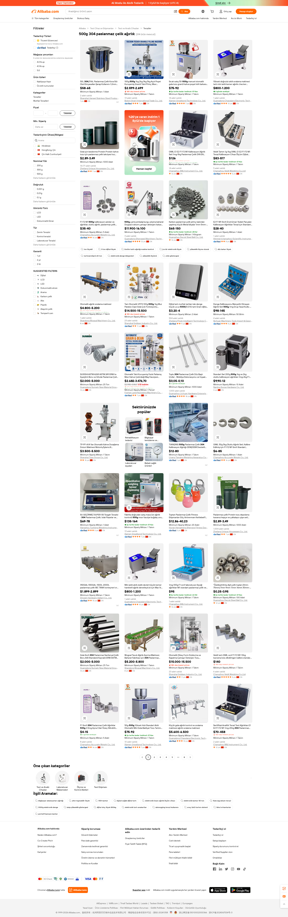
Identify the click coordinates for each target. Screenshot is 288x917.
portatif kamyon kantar (48, 814)
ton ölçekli (88, 249)
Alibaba (82, 28)
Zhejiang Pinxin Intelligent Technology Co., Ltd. (188, 321)
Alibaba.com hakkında (48, 828)
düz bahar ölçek (224, 249)
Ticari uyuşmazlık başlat (180, 846)
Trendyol (176, 903)
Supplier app (139, 890)
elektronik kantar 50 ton (194, 801)
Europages (188, 903)
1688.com (113, 903)
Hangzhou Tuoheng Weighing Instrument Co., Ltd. (99, 527)
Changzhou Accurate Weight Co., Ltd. (97, 235)
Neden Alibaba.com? (47, 835)
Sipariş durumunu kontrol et (225, 846)
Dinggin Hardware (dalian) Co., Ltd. (96, 598)
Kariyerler (42, 852)
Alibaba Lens (53, 890)
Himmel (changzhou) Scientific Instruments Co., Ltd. (232, 238)
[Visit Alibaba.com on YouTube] (238, 869)
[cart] (212, 12)
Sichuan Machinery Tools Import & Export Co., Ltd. (232, 321)
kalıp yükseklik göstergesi (77, 807)
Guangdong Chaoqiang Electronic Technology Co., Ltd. (232, 100)
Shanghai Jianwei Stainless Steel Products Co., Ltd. (99, 98)
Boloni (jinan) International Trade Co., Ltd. (143, 100)
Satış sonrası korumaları (92, 852)
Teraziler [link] (147, 28)
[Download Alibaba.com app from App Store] (218, 890)
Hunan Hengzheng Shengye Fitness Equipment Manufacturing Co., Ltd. (188, 527)
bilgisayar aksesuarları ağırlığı (50, 801)
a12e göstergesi (172, 256)
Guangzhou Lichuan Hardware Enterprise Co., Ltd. (188, 393)
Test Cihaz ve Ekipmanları (102, 28)
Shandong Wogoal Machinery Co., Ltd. (97, 320)
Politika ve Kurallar (89, 863)
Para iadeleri (174, 852)
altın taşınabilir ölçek (81, 801)
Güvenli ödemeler (89, 835)
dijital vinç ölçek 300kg (106, 807)
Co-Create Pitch (45, 840)
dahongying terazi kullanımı (166, 807)
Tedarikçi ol (218, 835)
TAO (167, 903)
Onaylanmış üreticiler (135, 838)
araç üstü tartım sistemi (197, 807)
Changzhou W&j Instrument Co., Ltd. (186, 171)
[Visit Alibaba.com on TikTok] (244, 869)
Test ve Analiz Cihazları (128, 28)
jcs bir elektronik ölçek (171, 249)
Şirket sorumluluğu (46, 846)
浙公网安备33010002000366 (193, 912)
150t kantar (103, 801)
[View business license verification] (171, 912)
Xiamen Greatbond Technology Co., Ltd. (187, 100)
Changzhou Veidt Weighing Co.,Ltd (229, 171)
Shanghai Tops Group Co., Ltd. (94, 457)
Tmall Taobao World (129, 903)
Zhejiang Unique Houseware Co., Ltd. (97, 168)
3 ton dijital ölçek (108, 249)
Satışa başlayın (219, 840)
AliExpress (101, 903)
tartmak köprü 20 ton (93, 256)
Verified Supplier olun (222, 852)
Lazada (144, 903)
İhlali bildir (173, 863)
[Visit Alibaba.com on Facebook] (214, 869)
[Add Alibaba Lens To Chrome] (78, 890)
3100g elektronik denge (48, 807)
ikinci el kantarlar (223, 807)
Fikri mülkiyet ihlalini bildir (180, 858)
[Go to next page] (190, 757)
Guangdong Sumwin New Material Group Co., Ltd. (99, 387)
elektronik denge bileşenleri (122, 256)
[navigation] (54, 393)
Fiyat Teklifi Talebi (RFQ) (136, 844)
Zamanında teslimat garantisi (94, 846)
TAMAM (67, 113)
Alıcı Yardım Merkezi (178, 835)
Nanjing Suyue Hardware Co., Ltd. (228, 387)
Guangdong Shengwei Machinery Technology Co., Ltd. (144, 238)
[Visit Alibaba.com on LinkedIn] (220, 869)
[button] (175, 11)
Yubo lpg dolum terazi (222, 801)
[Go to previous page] (142, 757)
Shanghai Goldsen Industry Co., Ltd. (141, 323)
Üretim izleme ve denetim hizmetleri (98, 858)
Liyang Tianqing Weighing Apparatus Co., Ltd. (188, 457)
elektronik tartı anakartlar (136, 807)
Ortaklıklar (217, 858)
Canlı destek (174, 840)
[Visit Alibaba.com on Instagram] (232, 869)
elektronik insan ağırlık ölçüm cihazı (160, 801)
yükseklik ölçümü (150, 256)
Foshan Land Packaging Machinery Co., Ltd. (144, 392)
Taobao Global (156, 903)
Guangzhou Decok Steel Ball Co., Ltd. (186, 237)
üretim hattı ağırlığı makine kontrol (139, 249)
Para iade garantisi (89, 840)
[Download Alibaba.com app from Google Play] (240, 890)
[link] (284, 888)
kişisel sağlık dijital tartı (126, 801)
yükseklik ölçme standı (199, 249)
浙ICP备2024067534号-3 (220, 912)
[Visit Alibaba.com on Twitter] (226, 869)
